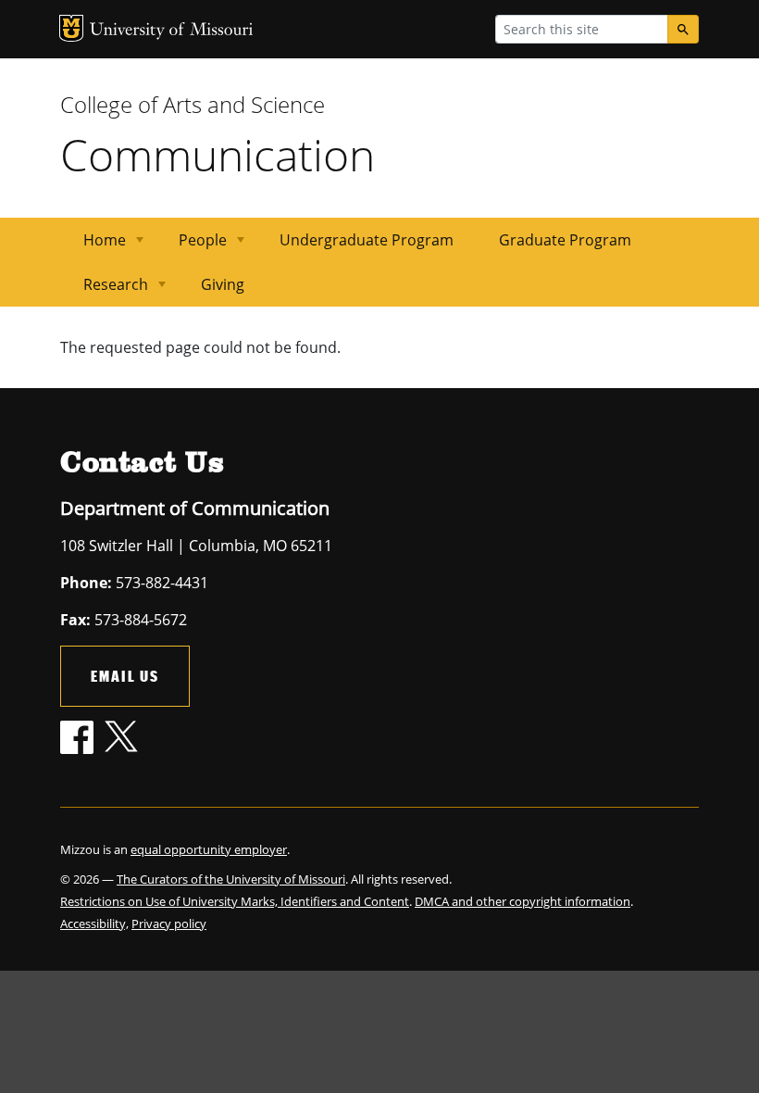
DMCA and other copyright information (522, 901)
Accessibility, (94, 923)
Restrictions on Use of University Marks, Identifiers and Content (234, 901)
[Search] (683, 29)
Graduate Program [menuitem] (565, 240)
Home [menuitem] (93, 246)
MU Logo (71, 28)
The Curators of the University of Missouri (231, 879)
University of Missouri (172, 31)
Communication (217, 154)
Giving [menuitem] (222, 284)
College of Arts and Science (192, 104)
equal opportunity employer (209, 849)
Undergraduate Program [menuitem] (367, 240)
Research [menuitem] (104, 290)
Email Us (125, 676)
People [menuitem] (191, 246)
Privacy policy (168, 923)
